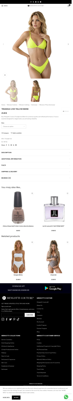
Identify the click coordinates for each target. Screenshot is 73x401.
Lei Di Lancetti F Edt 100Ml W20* (53, 226)
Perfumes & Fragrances (8, 359)
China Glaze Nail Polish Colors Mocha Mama (18, 226)
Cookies (39, 343)
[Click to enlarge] (5, 75)
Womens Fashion (12, 105)
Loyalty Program (42, 325)
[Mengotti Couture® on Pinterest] (15, 320)
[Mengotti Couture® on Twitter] (11, 320)
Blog (38, 332)
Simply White (18, 275)
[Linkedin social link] (38, 2)
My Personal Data (42, 349)
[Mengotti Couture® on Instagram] (3, 320)
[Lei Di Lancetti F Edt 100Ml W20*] (53, 207)
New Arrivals (5, 356)
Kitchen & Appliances (7, 346)
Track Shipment (41, 372)
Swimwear (34, 105)
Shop (38, 312)
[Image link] (53, 288)
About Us (39, 305)
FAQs (38, 339)
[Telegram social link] (40, 2)
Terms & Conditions (42, 376)
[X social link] (33, 2)
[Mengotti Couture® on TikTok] (18, 320)
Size (2, 123)
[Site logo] (36, 5)
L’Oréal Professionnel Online (9, 349)
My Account (40, 322)
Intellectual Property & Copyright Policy (49, 346)
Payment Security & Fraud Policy (46, 353)
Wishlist (39, 318)
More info (6, 397)
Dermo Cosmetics (6, 339)
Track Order (40, 369)
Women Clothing (24, 105)
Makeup (3, 353)
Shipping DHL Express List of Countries (48, 362)
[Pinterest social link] (36, 2)
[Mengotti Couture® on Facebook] (7, 320)
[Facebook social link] (31, 2)
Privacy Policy (41, 356)
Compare (39, 315)
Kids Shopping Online (7, 343)
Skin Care (4, 362)
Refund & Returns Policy (44, 359)
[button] (3, 44)
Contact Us (40, 308)
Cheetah (53, 275)
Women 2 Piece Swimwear (47, 105)
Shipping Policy (41, 366)
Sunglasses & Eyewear (7, 366)
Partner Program (42, 328)
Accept (16, 397)
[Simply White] (18, 256)
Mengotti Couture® (42, 302)
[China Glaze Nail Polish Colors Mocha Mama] (18, 207)
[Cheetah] (53, 256)
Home (3, 105)
